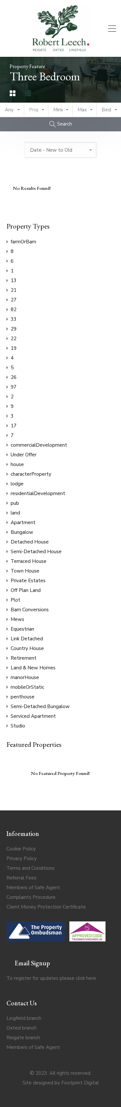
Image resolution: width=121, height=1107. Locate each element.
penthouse (23, 697)
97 (13, 387)
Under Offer (23, 455)
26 (13, 377)
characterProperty (31, 474)
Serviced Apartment (33, 716)
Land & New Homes (33, 668)
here (91, 978)
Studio (18, 726)
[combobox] (12, 110)
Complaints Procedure (30, 897)
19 (13, 348)
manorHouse (25, 677)
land (15, 513)
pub (15, 503)
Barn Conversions (30, 609)
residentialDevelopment (38, 493)
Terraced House (28, 561)
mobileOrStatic (27, 687)
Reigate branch (23, 1037)
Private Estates (28, 580)
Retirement (23, 658)
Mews (17, 619)
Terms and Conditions (30, 868)
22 (13, 338)
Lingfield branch (23, 1018)
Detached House (30, 542)
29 (13, 329)
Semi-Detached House (36, 551)
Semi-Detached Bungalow (40, 706)
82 (13, 309)
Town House (25, 571)
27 (13, 300)
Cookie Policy (21, 849)
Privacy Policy (21, 858)
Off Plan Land (26, 590)
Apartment (23, 522)
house (17, 464)
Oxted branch (21, 1028)
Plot (15, 600)
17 (13, 425)
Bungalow (22, 532)
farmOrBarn (23, 242)
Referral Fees (21, 878)
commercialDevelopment (39, 445)
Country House (27, 648)
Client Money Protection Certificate (46, 907)
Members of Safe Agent (33, 887)
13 (13, 280)
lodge (17, 484)
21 (13, 290)
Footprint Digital (80, 1083)
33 (13, 319)
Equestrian (22, 629)
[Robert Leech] (61, 49)
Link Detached (27, 638)
